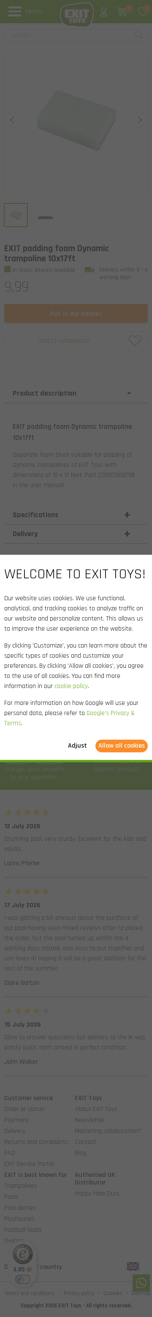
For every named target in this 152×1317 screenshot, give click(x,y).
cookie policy (71, 686)
